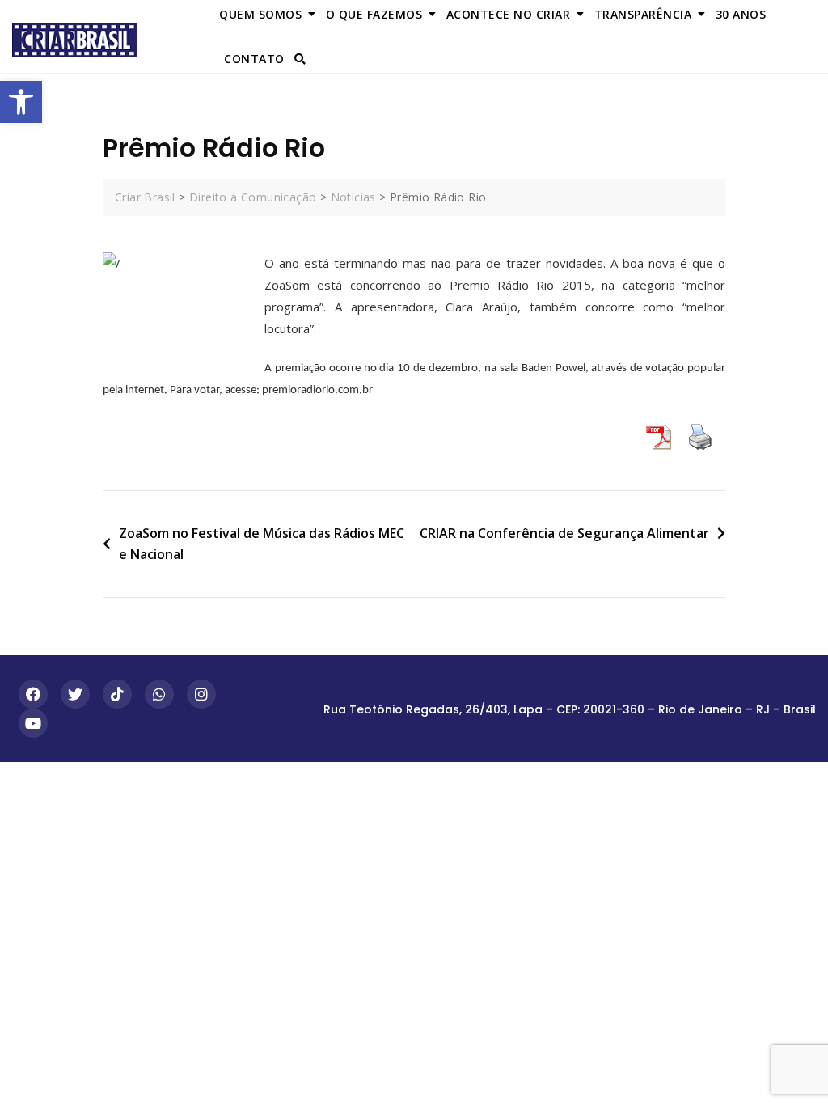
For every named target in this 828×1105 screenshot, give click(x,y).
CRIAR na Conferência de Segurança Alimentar (564, 533)
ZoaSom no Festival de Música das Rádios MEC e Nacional (261, 543)
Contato (254, 58)
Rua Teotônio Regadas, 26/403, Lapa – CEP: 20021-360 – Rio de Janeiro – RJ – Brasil (569, 709)
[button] (21, 102)
